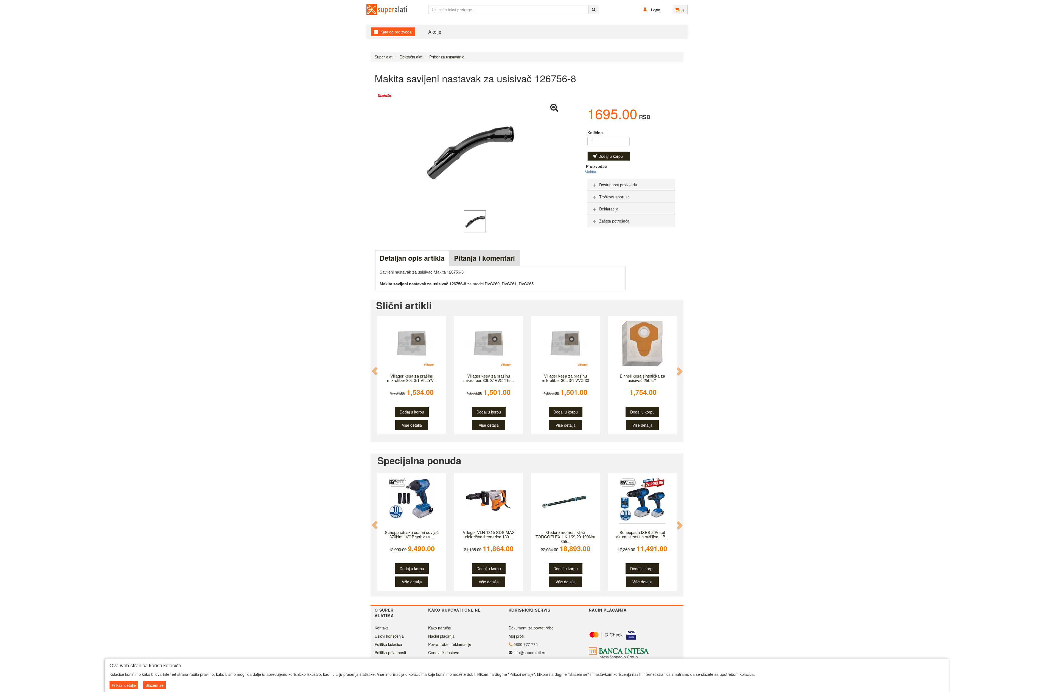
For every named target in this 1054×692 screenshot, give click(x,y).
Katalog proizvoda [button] (395, 32)
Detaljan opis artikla (412, 258)
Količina (595, 132)
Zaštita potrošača (614, 221)
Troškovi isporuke (614, 196)
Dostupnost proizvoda (618, 184)
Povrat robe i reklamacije (449, 644)
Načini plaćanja (441, 636)
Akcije (434, 31)
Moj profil (517, 636)
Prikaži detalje (124, 685)
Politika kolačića (388, 644)
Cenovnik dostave (443, 652)
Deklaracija (608, 209)
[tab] (631, 185)
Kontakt (381, 628)
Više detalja (412, 425)
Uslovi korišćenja (389, 636)
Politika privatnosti (390, 652)
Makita (590, 172)
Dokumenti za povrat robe (531, 628)
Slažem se (154, 685)
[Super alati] (382, 9)
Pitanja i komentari (484, 258)
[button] (651, 9)
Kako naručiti (439, 628)
